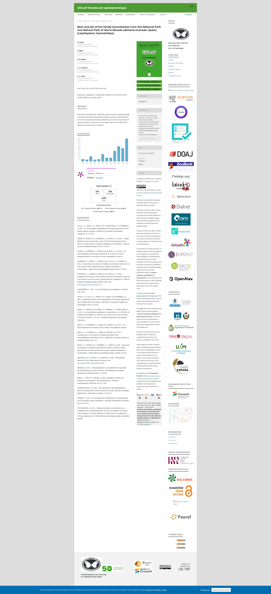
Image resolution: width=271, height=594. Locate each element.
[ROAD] (181, 502)
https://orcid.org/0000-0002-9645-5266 (87, 72)
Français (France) (174, 76)
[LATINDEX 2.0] (181, 186)
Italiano (171, 66)
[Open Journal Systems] (184, 570)
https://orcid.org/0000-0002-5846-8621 (87, 46)
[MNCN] (181, 336)
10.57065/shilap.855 (144, 424)
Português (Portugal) (175, 63)
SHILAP (163, 14)
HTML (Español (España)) (149, 85)
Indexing (119, 14)
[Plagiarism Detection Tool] (181, 394)
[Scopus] (181, 98)
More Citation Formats (148, 138)
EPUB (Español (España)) (149, 89)
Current (80, 14)
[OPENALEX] (181, 278)
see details (99, 178)
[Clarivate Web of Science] (181, 112)
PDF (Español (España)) (149, 82)
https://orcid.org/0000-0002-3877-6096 (87, 80)
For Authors (172, 440)
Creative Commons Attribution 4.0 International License (149, 192)
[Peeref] (181, 516)
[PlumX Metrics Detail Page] (80, 174)
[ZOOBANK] (181, 166)
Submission (131, 14)
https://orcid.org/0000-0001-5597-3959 (87, 55)
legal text (154, 296)
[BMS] (181, 366)
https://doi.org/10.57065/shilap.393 (93, 88)
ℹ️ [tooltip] (110, 186)
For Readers (172, 437)
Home (79, 21)
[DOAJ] (181, 153)
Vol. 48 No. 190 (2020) (99, 21)
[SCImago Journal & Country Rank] (181, 90)
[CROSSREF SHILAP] (143, 573)
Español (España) (174, 69)
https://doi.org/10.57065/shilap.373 (89, 285)
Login (192, 6)
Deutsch (171, 73)
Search (189, 14)
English (171, 60)
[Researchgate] (181, 230)
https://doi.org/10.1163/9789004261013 (91, 363)
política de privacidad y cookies (156, 590)
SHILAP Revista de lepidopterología (101, 7)
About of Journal (148, 14)
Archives (108, 14)
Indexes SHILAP (94, 14)
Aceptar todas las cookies (221, 590)
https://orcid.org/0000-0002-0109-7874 (87, 63)
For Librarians (173, 443)
